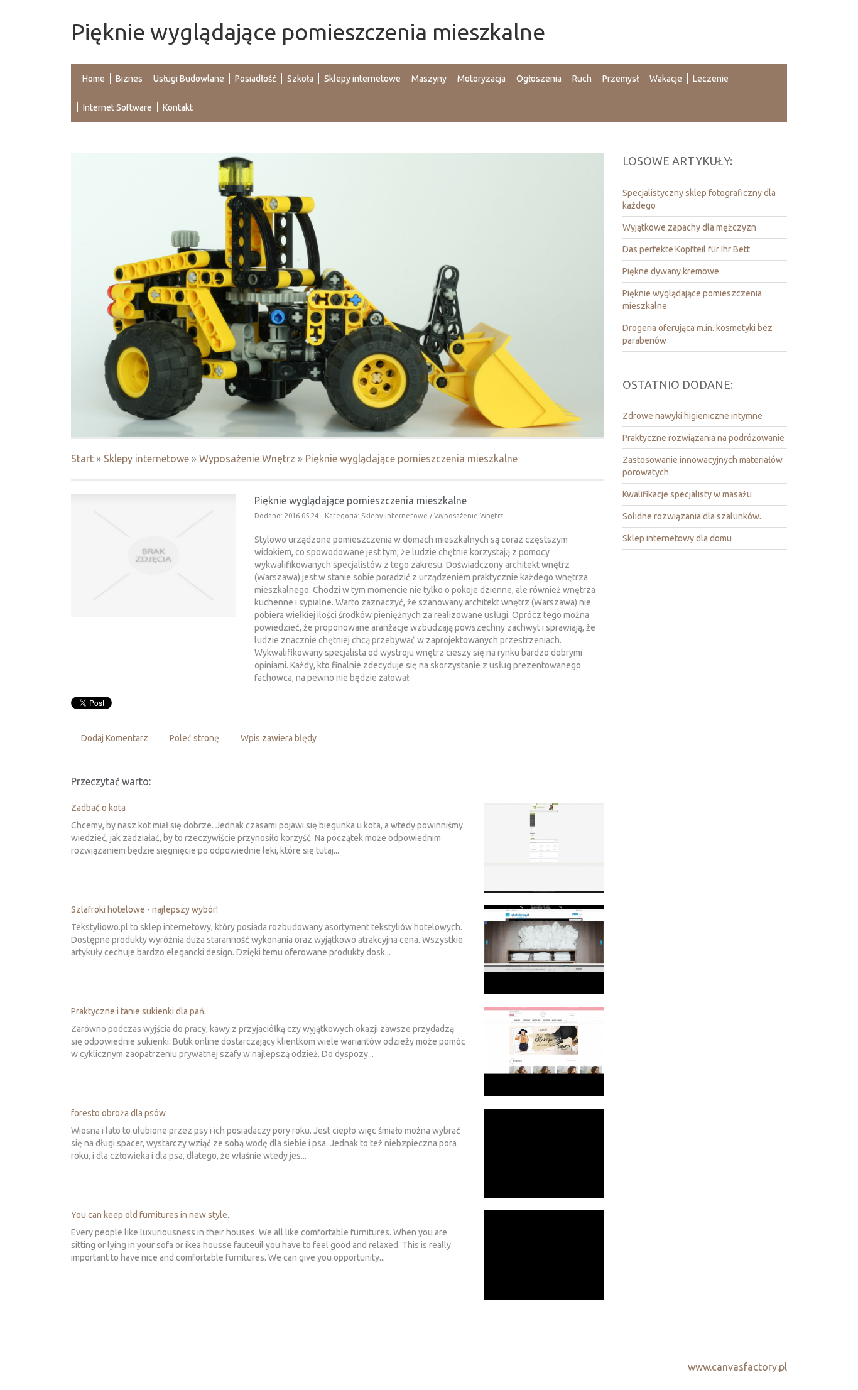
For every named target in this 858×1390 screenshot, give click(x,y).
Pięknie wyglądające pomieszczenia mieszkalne (411, 458)
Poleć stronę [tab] (194, 738)
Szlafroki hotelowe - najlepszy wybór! (144, 909)
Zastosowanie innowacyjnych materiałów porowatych (702, 466)
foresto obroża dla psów (118, 1113)
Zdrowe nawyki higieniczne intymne (692, 416)
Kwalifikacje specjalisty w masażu (687, 494)
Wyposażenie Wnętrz (247, 458)
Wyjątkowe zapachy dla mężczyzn (689, 227)
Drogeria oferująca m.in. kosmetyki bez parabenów (697, 334)
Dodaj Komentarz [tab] (114, 738)
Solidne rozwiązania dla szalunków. (691, 516)
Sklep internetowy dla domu (677, 538)
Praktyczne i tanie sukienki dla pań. (138, 1011)
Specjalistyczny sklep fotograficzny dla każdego (699, 199)
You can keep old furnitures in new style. (150, 1215)
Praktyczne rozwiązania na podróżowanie (703, 438)
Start (82, 458)
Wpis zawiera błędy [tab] (279, 738)
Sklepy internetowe (146, 458)
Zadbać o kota (98, 808)
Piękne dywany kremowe (670, 271)
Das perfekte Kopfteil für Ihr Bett (686, 249)
